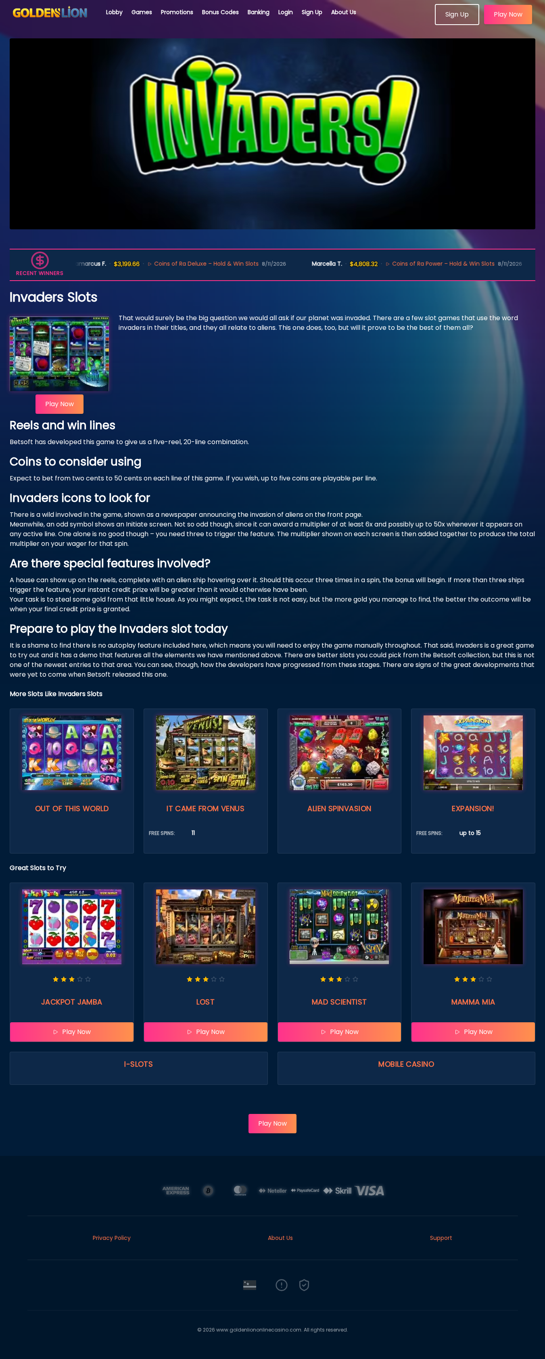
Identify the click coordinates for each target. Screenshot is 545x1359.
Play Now (508, 14)
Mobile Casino (406, 1064)
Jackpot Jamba (71, 1002)
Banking (258, 12)
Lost (205, 1002)
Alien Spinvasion (339, 808)
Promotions (177, 12)
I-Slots (138, 1064)
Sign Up (312, 12)
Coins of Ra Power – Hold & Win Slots (401, 264)
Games (142, 12)
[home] (53, 22)
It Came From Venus (205, 808)
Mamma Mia (473, 1002)
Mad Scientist (339, 1002)
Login (285, 12)
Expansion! (473, 808)
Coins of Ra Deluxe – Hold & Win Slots (164, 264)
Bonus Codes (220, 12)
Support (441, 1238)
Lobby (114, 12)
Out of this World (72, 808)
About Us (343, 12)
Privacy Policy (112, 1238)
